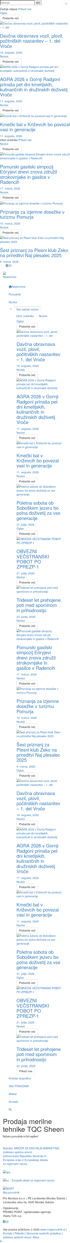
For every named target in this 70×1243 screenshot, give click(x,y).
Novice (4, 56)
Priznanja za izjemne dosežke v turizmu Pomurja (32, 214)
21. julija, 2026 (25, 573)
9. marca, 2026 (9, 262)
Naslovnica (9, 277)
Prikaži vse (25, 9)
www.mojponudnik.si (52, 1229)
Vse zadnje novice (27, 309)
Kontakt (7, 1233)
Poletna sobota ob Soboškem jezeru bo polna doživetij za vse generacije (38, 510)
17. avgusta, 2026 (11, 101)
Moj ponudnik (11, 1192)
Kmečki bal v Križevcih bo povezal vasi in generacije (35, 127)
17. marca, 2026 (10, 188)
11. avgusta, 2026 (11, 136)
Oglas (3, 13)
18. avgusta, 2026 (11, 52)
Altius (36, 1237)
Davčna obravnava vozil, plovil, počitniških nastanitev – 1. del (31, 40)
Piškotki (19, 1233)
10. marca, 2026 (10, 223)
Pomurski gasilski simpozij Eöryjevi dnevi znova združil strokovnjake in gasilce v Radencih (28, 174)
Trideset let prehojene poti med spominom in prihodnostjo (39, 605)
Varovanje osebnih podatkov (43, 1233)
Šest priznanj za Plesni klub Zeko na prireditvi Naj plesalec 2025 (34, 252)
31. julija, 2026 (25, 524)
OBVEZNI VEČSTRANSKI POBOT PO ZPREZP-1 (33, 559)
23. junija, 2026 (26, 617)
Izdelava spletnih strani (17, 1237)
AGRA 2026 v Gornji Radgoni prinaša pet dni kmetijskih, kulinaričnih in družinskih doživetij (33, 87)
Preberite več (11, 18)
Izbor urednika (25, 316)
